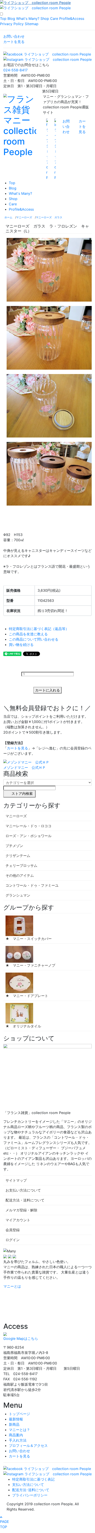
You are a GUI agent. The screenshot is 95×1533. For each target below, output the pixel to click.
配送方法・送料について (25, 1200)
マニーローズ (24, 217)
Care (54, 18)
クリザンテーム (18, 855)
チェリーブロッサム (21, 865)
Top (3, 18)
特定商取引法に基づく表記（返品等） (39, 629)
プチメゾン (14, 845)
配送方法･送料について (30, 1490)
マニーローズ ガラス (49, 217)
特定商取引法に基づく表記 (33, 1479)
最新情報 (16, 1419)
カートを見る (14, 41)
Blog (11, 18)
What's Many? (27, 18)
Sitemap (31, 24)
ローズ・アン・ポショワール (28, 836)
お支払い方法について (23, 1190)
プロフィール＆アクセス (28, 1445)
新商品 (14, 1424)
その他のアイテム (20, 875)
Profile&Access (71, 18)
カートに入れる (47, 690)
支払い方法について (28, 1484)
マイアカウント (18, 1220)
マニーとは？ (19, 1429)
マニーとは (12, 1286)
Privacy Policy (12, 24)
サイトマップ (16, 1180)
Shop (44, 18)
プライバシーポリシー (30, 1495)
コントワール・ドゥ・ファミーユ (32, 885)
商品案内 (16, 1435)
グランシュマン (18, 895)
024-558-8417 (15, 70)
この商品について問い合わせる (33, 639)
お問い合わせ (14, 36)
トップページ (19, 1414)
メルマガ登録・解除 (21, 1210)
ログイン (13, 1240)
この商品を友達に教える (28, 634)
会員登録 (13, 1230)
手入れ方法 (18, 1440)
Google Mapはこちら (20, 1338)
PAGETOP (4, 1524)
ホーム (8, 217)
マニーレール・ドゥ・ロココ (28, 826)
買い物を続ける (21, 644)
